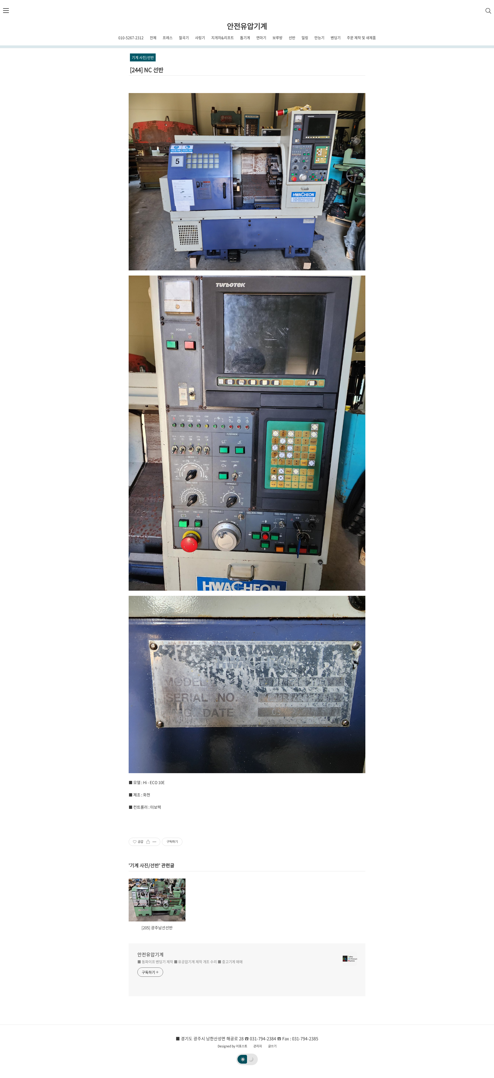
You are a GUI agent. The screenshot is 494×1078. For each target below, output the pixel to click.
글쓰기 (272, 1046)
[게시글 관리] (154, 842)
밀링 (305, 37)
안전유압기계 (247, 26)
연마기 (261, 37)
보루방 (277, 37)
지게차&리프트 (222, 37)
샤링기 (200, 37)
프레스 (168, 37)
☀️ (242, 1059)
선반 (292, 37)
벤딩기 (336, 37)
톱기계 (245, 37)
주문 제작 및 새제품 (361, 37)
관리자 (257, 1046)
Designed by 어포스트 (232, 1046)
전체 (153, 37)
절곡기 (184, 37)
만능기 (319, 37)
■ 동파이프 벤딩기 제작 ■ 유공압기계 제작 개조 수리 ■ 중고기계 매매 (190, 961)
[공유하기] (148, 842)
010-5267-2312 (131, 37)
